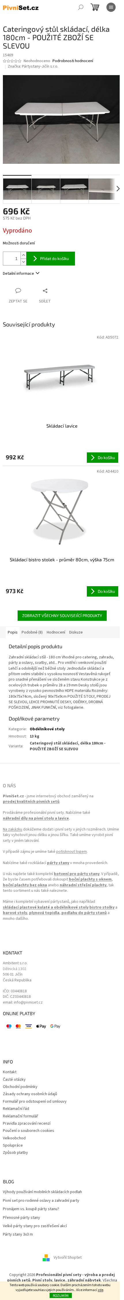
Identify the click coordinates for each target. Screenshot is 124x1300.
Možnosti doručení (19, 243)
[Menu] (111, 7)
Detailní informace (18, 273)
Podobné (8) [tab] (32, 632)
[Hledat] (81, 7)
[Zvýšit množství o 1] (23, 255)
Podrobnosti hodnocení (72, 61)
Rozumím (61, 1295)
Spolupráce (13, 1145)
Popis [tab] (13, 632)
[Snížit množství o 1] (23, 262)
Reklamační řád (16, 1109)
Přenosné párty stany (21, 1218)
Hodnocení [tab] (56, 632)
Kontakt (9, 1072)
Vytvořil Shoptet (68, 1257)
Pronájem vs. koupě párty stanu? (31, 1209)
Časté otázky (14, 1079)
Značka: (33, 66)
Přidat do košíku (54, 258)
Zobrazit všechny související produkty (62, 615)
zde (100, 1290)
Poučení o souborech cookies (28, 1131)
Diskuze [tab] (76, 632)
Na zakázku (12, 829)
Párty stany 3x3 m (18, 1234)
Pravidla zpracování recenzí (26, 1123)
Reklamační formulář (20, 1116)
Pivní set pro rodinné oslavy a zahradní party (41, 1201)
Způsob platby (15, 1153)
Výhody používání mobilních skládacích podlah (42, 1192)
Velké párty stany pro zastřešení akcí (35, 1226)
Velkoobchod (14, 1138)
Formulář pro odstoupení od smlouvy (35, 1101)
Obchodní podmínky (20, 1087)
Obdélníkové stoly (47, 729)
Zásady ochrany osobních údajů (30, 1094)
